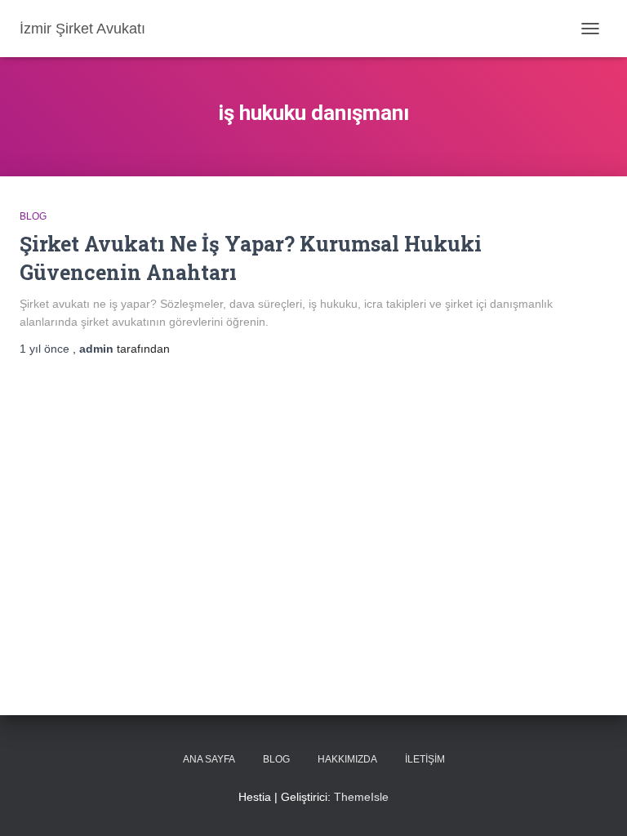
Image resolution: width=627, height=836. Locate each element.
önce (46, 348)
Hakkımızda (347, 759)
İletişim (425, 759)
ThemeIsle (361, 796)
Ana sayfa (209, 759)
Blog (33, 216)
